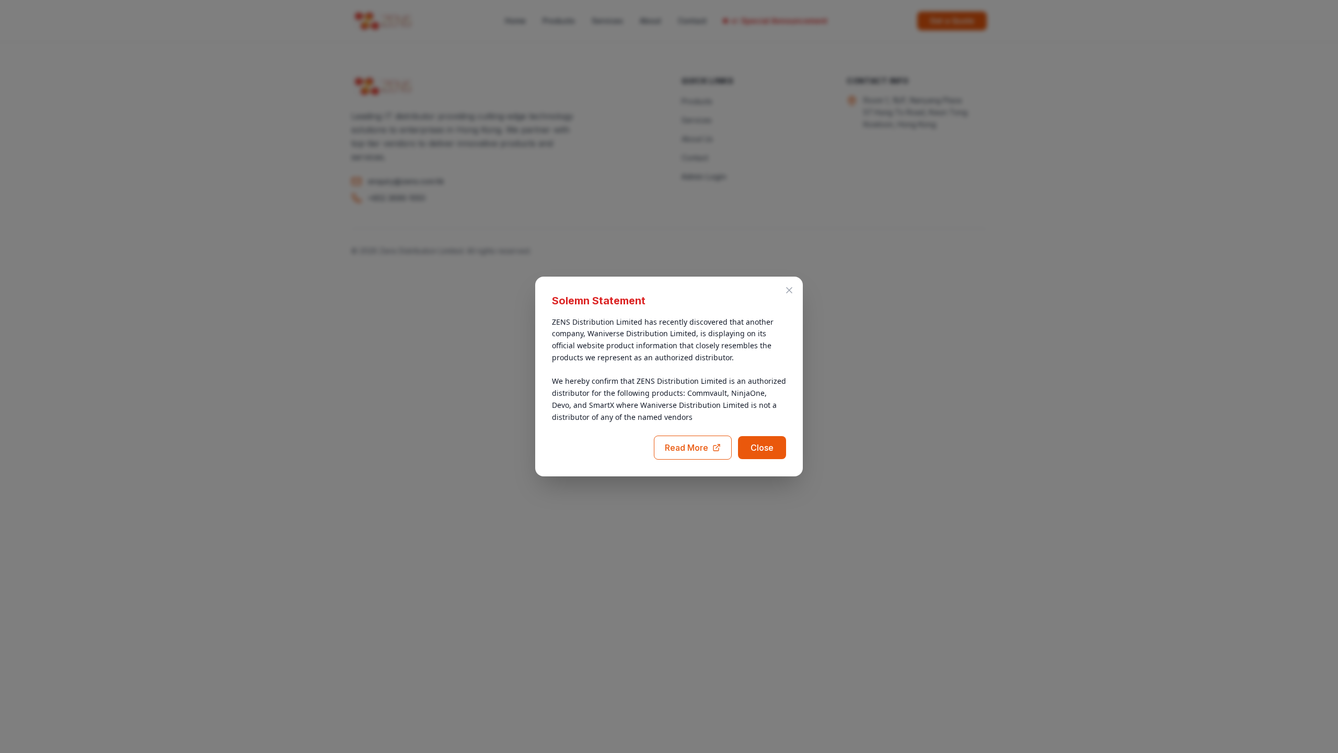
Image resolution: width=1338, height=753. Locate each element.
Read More (686, 447)
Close (762, 447)
